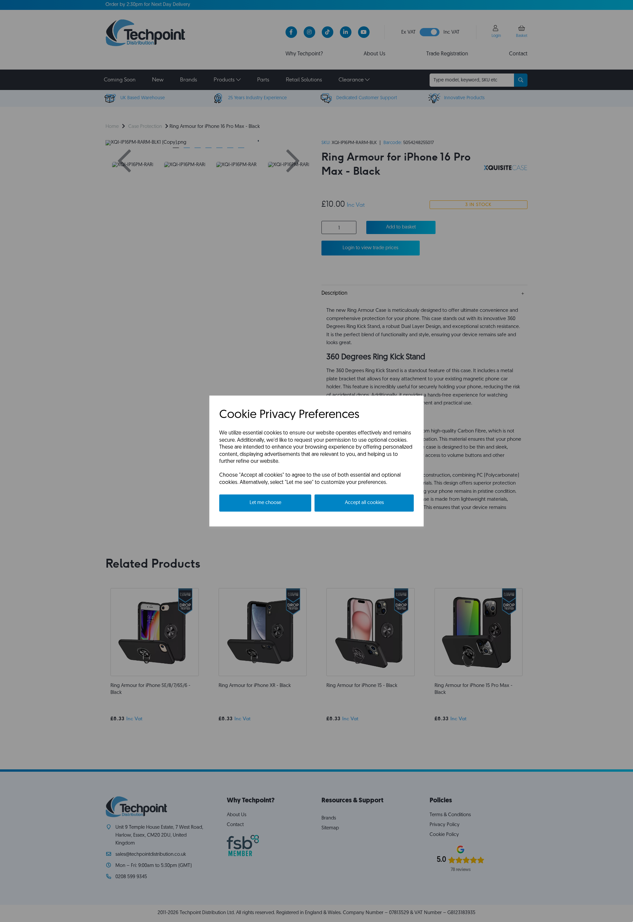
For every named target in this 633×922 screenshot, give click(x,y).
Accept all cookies (364, 502)
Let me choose (265, 502)
